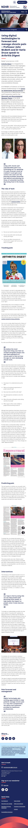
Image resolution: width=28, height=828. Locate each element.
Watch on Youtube (6, 789)
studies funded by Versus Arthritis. (10, 319)
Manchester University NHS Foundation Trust (12, 747)
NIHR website (21, 2)
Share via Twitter (6, 738)
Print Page (13, 738)
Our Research (4, 800)
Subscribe (9, 786)
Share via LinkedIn (10, 738)
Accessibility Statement (6, 811)
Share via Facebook (2, 738)
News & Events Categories (9, 29)
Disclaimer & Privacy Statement (6, 807)
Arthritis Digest (6, 64)
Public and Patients (18, 803)
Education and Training (6, 803)
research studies (15, 201)
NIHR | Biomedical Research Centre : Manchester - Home (10, 7)
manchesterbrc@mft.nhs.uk (13, 768)
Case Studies (17, 800)
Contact (16, 809)
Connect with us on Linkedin (2, 789)
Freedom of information (19, 806)
